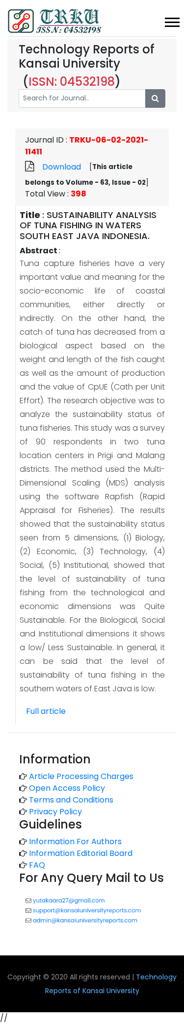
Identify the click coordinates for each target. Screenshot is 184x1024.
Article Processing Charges (81, 776)
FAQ (37, 865)
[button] (171, 20)
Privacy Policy (55, 811)
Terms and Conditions (71, 799)
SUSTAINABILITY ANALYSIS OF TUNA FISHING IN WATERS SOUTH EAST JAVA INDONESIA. (88, 225)
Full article (46, 711)
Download (61, 166)
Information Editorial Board (80, 853)
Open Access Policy (67, 788)
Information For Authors (75, 841)
